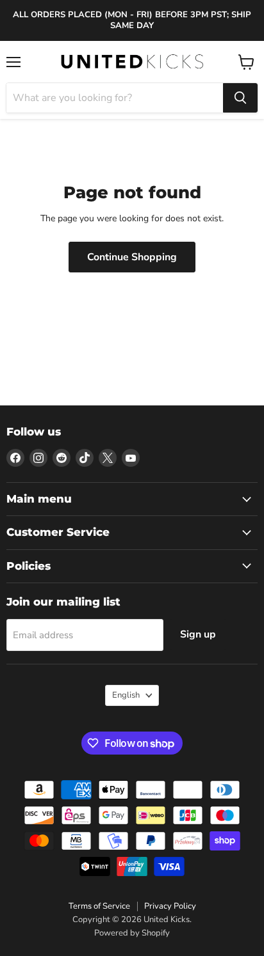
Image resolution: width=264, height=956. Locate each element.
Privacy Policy (170, 906)
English (126, 695)
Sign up (198, 634)
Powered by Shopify (132, 933)
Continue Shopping (132, 257)
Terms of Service (99, 906)
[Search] (240, 98)
